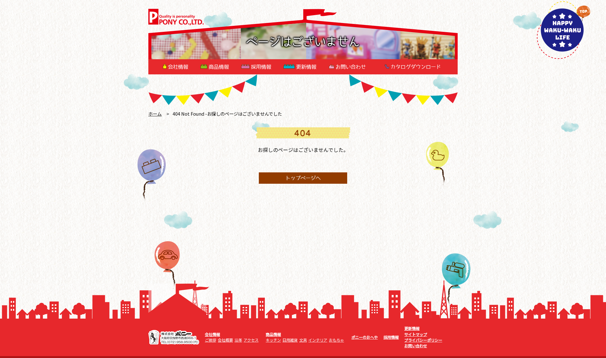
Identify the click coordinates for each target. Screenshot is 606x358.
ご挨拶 (210, 340)
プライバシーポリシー (423, 340)
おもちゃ (336, 340)
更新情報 (306, 66)
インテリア (317, 340)
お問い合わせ (351, 66)
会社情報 (178, 66)
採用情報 (261, 66)
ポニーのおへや (364, 337)
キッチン (273, 340)
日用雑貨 (290, 340)
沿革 (238, 340)
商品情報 (219, 66)
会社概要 (225, 340)
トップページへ (303, 178)
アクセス (251, 340)
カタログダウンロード (415, 66)
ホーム (155, 113)
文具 (303, 340)
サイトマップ (415, 334)
